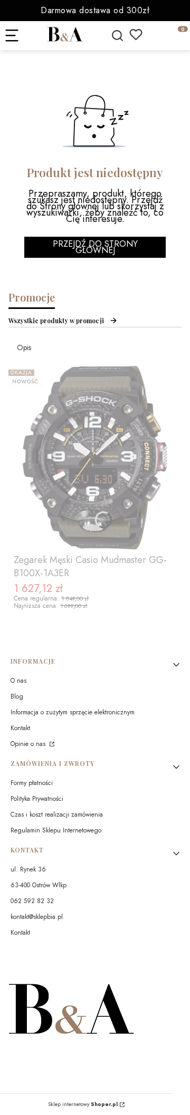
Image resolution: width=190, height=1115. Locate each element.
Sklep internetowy (83, 1104)
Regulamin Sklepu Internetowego (56, 830)
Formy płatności (32, 783)
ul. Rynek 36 (28, 869)
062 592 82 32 (32, 901)
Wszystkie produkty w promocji (56, 320)
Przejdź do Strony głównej (95, 247)
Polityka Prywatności (37, 798)
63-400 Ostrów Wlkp (38, 885)
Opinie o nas (29, 744)
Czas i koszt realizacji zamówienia (57, 814)
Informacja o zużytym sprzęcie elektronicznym (73, 712)
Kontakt (20, 728)
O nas (18, 680)
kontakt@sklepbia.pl (37, 917)
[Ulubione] (135, 34)
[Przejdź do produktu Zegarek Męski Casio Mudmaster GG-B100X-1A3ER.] (95, 457)
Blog (17, 696)
